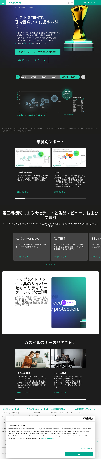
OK (79, 454)
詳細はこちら (22, 192)
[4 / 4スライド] (54, 264)
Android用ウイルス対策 (33, 413)
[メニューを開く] (3, 2)
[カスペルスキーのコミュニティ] (97, 441)
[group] (31, 247)
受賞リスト (27, 43)
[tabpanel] (50, 101)
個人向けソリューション (11, 409)
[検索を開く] (72, 3)
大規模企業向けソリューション (86, 409)
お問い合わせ (5, 453)
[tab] (23, 77)
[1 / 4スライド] (47, 264)
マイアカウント (88, 2)
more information (48, 438)
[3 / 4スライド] (51, 264)
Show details (85, 448)
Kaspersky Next (79, 413)
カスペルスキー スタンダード (10, 413)
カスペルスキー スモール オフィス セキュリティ (62, 414)
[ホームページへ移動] (15, 2)
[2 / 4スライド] (49, 264)
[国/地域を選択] (68, 3)
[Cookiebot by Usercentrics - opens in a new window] (84, 418)
